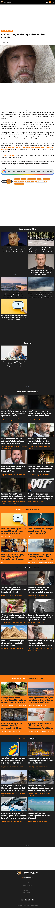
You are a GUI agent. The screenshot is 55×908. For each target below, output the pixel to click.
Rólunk (24, 887)
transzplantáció (33, 595)
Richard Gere (13, 503)
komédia (8, 448)
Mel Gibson (34, 446)
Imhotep (43, 476)
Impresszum (25, 888)
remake (10, 502)
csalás (10, 821)
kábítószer (31, 795)
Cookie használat (26, 892)
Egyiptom (4, 648)
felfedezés (36, 650)
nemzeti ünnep (32, 768)
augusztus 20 (45, 766)
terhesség (40, 597)
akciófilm (22, 502)
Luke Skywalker (19, 184)
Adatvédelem (25, 890)
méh (39, 595)
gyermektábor (9, 705)
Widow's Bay (5, 446)
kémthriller (16, 502)
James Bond (32, 502)
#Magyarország (6, 793)
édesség (39, 733)
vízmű (12, 731)
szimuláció (44, 648)
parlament (40, 768)
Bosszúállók (15, 419)
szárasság (43, 705)
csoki (16, 766)
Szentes (7, 731)
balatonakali (22, 705)
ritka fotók (20, 648)
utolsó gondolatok (41, 181)
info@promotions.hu (28, 877)
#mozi (37, 419)
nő (42, 595)
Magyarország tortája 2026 (44, 731)
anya (44, 595)
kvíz (2, 536)
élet (34, 623)
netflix (3, 476)
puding (21, 766)
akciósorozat (5, 503)
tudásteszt (49, 562)
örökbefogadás (20, 623)
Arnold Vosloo (36, 476)
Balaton (30, 821)
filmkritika (47, 419)
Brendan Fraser (41, 474)
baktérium (4, 768)
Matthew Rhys (22, 446)
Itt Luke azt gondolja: (8, 155)
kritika (11, 446)
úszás (45, 821)
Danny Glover (42, 446)
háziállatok (36, 648)
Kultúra (17, 179)
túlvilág (30, 623)
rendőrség (31, 793)
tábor (15, 705)
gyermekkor (11, 623)
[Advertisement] (27, 97)
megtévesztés (5, 823)
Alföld (17, 793)
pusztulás (17, 731)
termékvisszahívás (9, 766)
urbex (2, 705)
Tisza (6, 795)
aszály (38, 705)
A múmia (30, 474)
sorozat (15, 446)
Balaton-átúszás (38, 821)
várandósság (32, 597)
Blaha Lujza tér (39, 793)
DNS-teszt (4, 623)
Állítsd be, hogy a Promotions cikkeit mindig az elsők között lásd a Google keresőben (29, 171)
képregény (46, 179)
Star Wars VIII (31, 179)
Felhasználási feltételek (27, 885)
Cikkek (23, 179)
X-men (9, 421)
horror (32, 419)
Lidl (2, 766)
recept (30, 733)
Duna (2, 795)
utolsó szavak (29, 181)
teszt (11, 536)
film (2, 419)
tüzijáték (38, 766)
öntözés (22, 793)
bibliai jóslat (11, 595)
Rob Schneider (14, 474)
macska (30, 648)
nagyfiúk (22, 474)
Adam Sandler (5, 474)
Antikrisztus (18, 595)
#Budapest (31, 766)
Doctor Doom (8, 419)
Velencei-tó (31, 705)
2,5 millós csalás (17, 821)
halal (39, 179)
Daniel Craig (40, 502)
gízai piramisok (11, 648)
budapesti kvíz (35, 562)
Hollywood (4, 502)
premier (41, 419)
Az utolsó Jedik (19, 181)
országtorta (31, 731)
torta (34, 733)
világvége (4, 595)
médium (41, 623)
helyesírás (7, 536)
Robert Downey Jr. (16, 421)
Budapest (43, 562)
